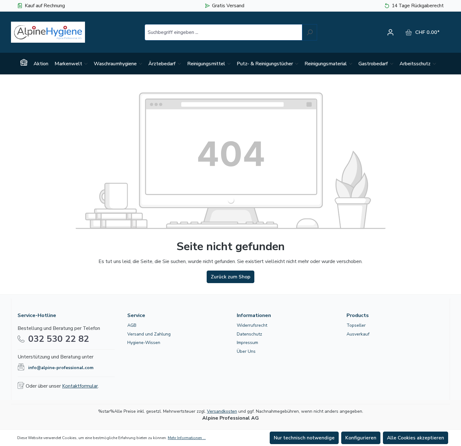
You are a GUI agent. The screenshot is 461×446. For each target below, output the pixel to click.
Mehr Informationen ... (187, 437)
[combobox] (223, 32)
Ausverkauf (358, 334)
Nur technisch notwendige (304, 437)
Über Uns (246, 351)
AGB (131, 325)
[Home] (23, 63)
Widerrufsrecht (252, 325)
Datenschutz (249, 334)
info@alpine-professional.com (60, 368)
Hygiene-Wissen (143, 343)
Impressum (247, 343)
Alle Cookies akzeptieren (415, 437)
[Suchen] (309, 32)
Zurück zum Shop (230, 276)
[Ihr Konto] (392, 32)
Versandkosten (222, 411)
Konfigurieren (360, 437)
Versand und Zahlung (149, 334)
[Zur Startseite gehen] (47, 32)
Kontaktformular (80, 386)
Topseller (356, 325)
